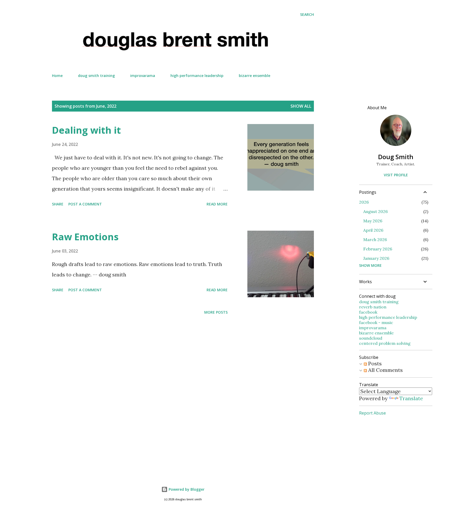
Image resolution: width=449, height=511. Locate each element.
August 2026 (375, 211)
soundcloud (370, 338)
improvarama (142, 75)
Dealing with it (86, 130)
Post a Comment (85, 204)
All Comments (385, 370)
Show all (300, 106)
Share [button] (57, 204)
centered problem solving (385, 343)
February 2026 (377, 248)
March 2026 (375, 239)
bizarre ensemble (254, 75)
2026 (364, 202)
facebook (368, 312)
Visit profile (396, 174)
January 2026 (376, 258)
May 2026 (372, 220)
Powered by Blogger (186, 489)
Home (57, 75)
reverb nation (372, 306)
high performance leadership (196, 75)
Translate (411, 398)
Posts (374, 363)
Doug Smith (395, 156)
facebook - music (376, 322)
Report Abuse (372, 413)
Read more (217, 204)
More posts (216, 312)
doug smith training (96, 75)
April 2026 (373, 230)
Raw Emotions (85, 236)
